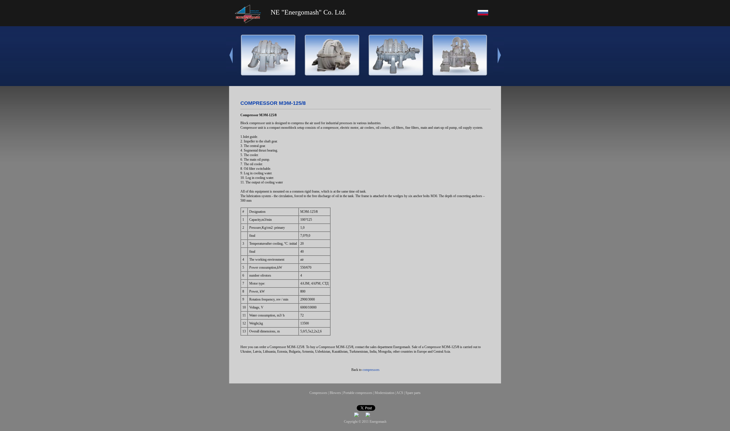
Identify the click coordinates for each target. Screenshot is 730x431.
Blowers (335, 393)
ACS (399, 393)
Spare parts (413, 393)
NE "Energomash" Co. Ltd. (308, 12)
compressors (371, 370)
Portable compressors (357, 393)
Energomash (378, 422)
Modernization (384, 393)
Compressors (318, 393)
